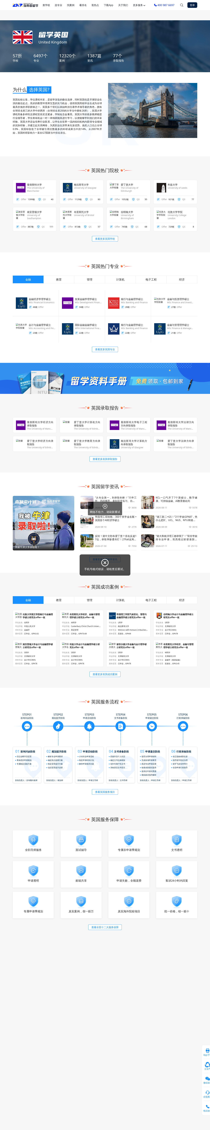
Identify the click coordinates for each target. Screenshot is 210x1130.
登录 (192, 5)
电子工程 (151, 279)
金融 (28, 279)
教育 (59, 279)
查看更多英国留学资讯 (105, 559)
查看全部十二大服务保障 (105, 927)
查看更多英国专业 (105, 349)
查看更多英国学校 (105, 238)
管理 (89, 279)
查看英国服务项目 (105, 792)
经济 (182, 279)
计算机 (120, 279)
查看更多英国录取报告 (105, 459)
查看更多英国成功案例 (105, 674)
